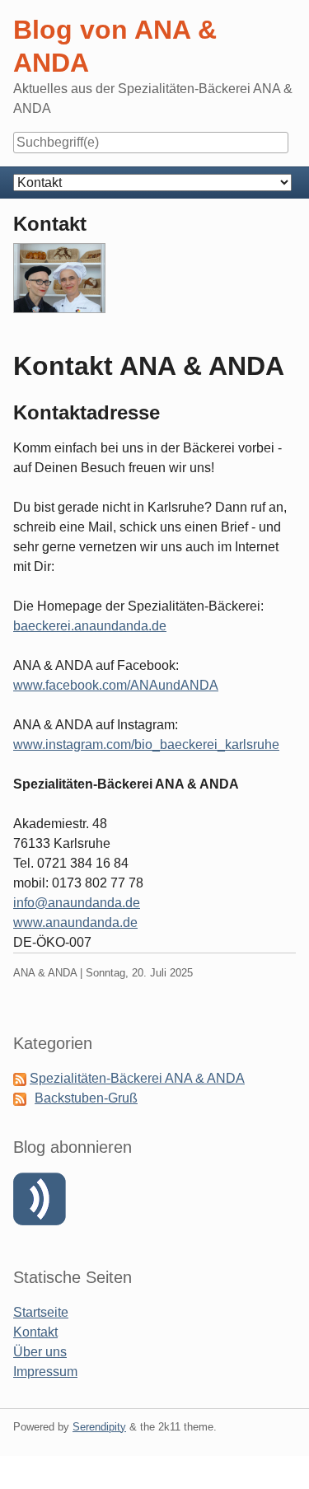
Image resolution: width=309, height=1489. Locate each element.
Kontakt (35, 1332)
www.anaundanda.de (75, 922)
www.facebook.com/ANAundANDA (115, 685)
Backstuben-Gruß (86, 1098)
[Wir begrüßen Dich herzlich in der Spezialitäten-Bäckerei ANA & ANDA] (59, 284)
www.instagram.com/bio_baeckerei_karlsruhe (146, 744)
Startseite (40, 1312)
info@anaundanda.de (76, 903)
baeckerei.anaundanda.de (89, 626)
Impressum (45, 1372)
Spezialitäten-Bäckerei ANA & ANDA (137, 1078)
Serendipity (99, 1427)
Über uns (40, 1352)
